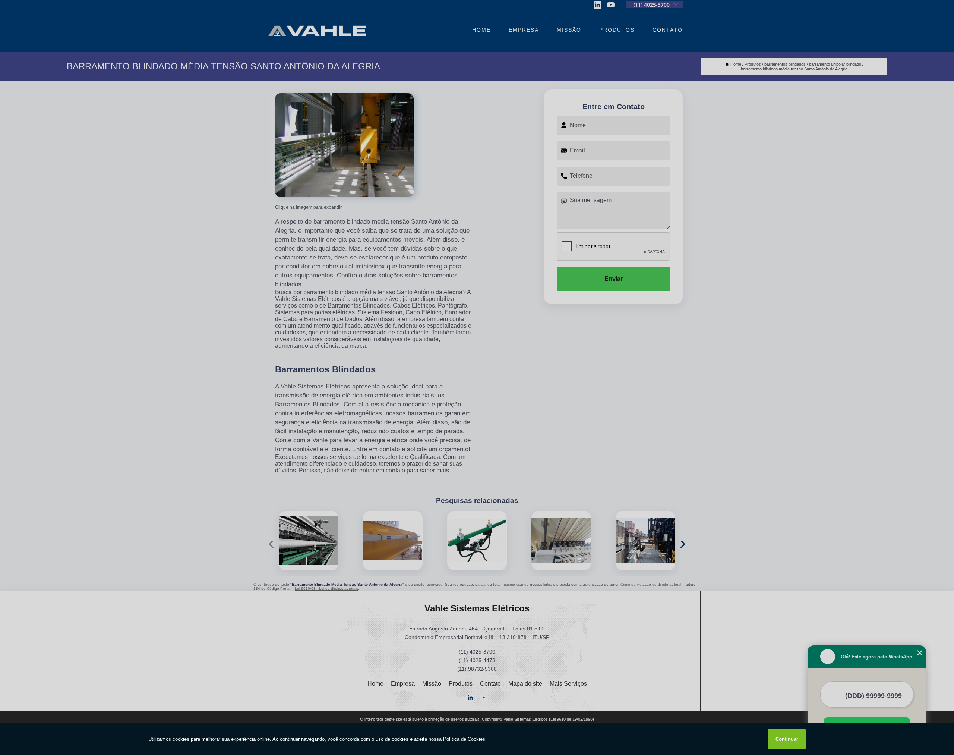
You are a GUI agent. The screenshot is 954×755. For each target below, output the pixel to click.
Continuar (786, 739)
